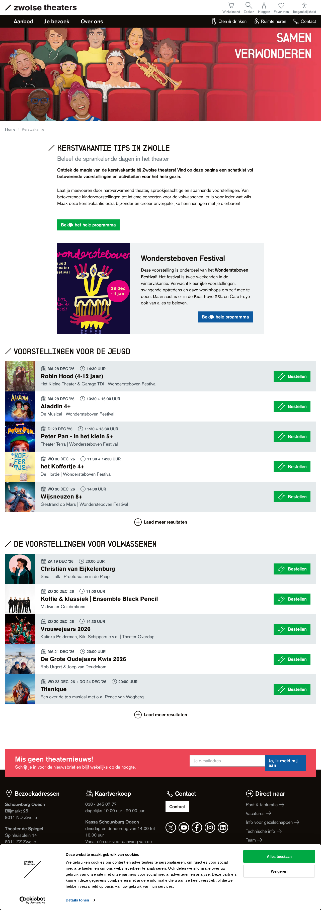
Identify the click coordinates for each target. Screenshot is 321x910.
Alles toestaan (279, 856)
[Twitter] (171, 827)
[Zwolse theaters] (45, 7)
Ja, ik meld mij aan (283, 763)
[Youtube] (184, 827)
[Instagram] (210, 827)
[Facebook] (197, 827)
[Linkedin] (223, 827)
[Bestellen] (160, 376)
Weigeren (279, 871)
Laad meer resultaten (165, 522)
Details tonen (77, 900)
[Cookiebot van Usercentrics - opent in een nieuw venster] (32, 900)
